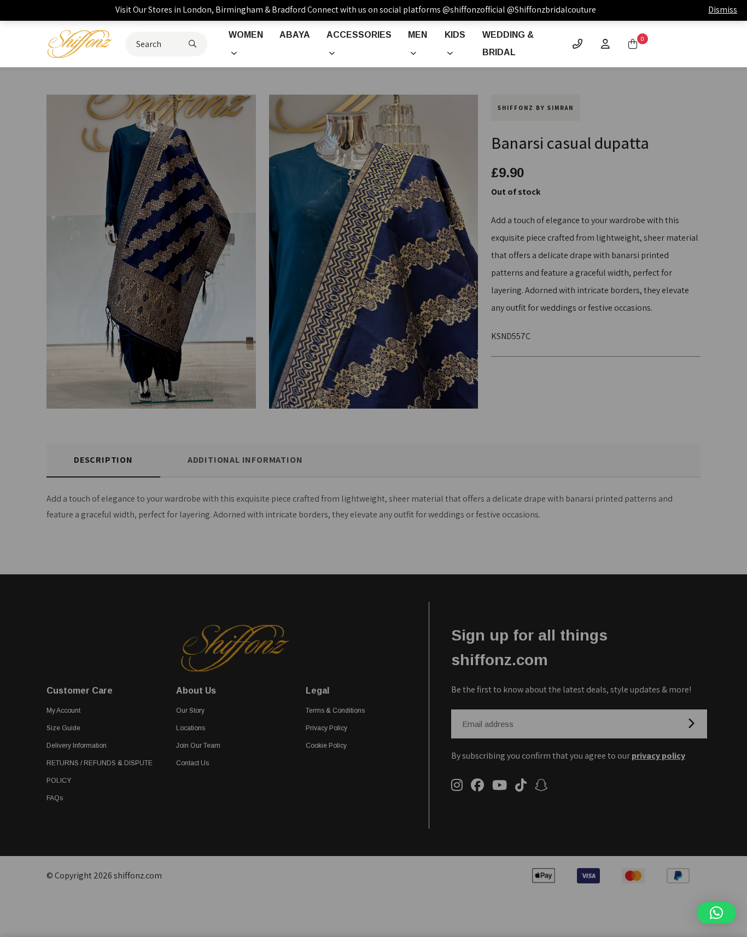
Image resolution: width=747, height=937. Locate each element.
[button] (716, 913)
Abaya (294, 34)
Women (246, 34)
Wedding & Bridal (508, 43)
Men (417, 34)
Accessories (359, 34)
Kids (455, 34)
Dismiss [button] (722, 9)
